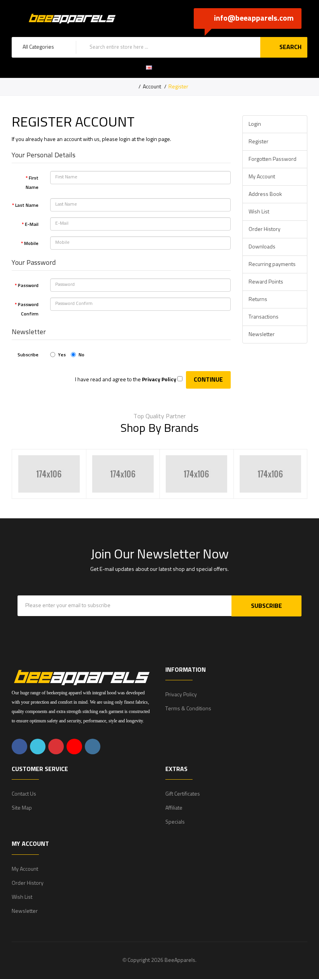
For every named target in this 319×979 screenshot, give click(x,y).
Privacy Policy (181, 694)
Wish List (259, 212)
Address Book (265, 194)
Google (56, 746)
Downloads (262, 247)
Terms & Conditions (188, 708)
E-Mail (32, 224)
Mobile (31, 243)
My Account (262, 177)
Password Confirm (28, 310)
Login (255, 124)
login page (158, 139)
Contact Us (24, 794)
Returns (258, 299)
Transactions (264, 317)
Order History (264, 229)
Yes (62, 355)
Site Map (22, 808)
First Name (32, 183)
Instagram (92, 746)
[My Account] (174, 67)
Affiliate (173, 808)
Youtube (74, 746)
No (81, 355)
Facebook (19, 746)
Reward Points (266, 282)
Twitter (38, 746)
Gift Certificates (182, 794)
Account (152, 87)
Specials (175, 822)
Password (28, 285)
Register (178, 87)
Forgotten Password (272, 159)
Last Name (27, 205)
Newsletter (262, 334)
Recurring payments (272, 264)
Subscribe (28, 355)
